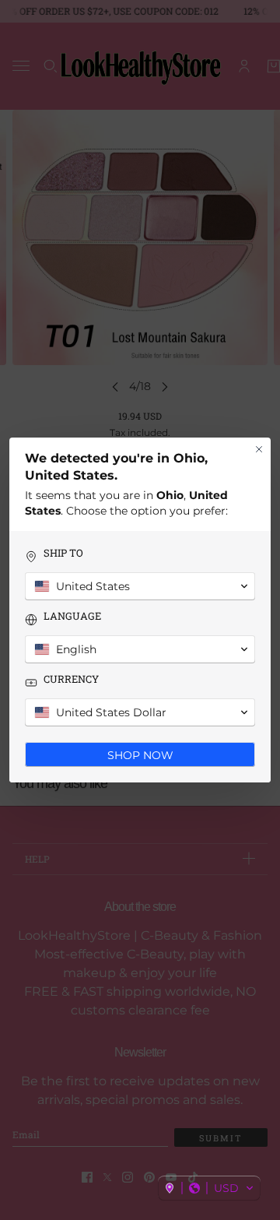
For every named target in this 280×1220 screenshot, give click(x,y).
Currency (71, 679)
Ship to (63, 553)
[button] (209, 1188)
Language (72, 616)
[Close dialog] (259, 449)
